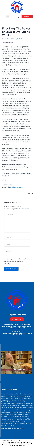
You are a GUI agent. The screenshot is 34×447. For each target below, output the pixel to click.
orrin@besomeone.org (16, 187)
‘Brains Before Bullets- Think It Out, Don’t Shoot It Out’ (17, 334)
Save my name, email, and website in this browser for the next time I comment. (17, 261)
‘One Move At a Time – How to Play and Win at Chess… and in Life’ (17, 327)
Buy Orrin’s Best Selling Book (17, 324)
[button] (7, 16)
